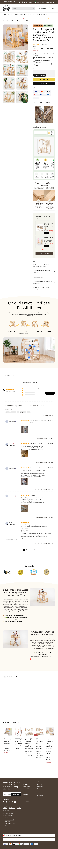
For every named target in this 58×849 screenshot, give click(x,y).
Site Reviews (26, 801)
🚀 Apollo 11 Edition (29, 18)
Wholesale (40, 786)
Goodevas (17, 722)
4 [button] (31, 550)
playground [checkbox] (23, 412)
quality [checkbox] (7, 412)
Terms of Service (11, 806)
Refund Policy (19, 806)
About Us (39, 784)
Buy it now (44, 83)
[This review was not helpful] (51, 438)
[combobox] (23, 8)
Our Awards (26, 797)
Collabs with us (41, 788)
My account (40, 795)
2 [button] (26, 550)
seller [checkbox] (29, 412)
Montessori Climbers (22, 14)
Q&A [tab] (13, 375)
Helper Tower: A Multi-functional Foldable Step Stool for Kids (48, 239)
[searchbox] (10, 406)
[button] (30, 389)
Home (4, 21)
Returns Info (26, 791)
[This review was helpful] (48, 438)
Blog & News (40, 791)
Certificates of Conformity (27, 793)
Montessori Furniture (11, 18)
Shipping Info (26, 788)
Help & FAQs (26, 784)
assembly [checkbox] (13, 412)
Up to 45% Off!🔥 (44, 18)
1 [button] (23, 550)
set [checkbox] (17, 412)
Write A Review (50, 393)
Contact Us (40, 793)
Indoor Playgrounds (41, 14)
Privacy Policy (5, 806)
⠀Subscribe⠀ (16, 794)
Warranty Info (26, 786)
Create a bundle (44, 253)
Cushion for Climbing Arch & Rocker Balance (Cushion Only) (48, 224)
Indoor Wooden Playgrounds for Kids (17, 21)
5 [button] (34, 550)
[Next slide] (54, 115)
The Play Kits (8, 14)
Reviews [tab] (7, 375)
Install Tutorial (26, 799)
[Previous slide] (34, 115)
